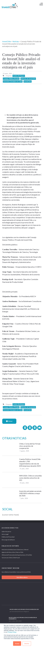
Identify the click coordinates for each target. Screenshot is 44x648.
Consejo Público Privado (11, 78)
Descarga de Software (8, 540)
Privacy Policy (12, 632)
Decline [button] (26, 643)
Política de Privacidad (8, 537)
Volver (10, 421)
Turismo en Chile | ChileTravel (11, 557)
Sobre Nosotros (6, 531)
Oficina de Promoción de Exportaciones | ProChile (17, 555)
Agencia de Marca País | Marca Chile (12, 552)
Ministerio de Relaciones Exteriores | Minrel (15, 549)
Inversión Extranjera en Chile (12, 81)
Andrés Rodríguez (18, 76)
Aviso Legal (5, 534)
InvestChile (27, 81)
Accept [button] (17, 643)
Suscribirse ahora (22, 577)
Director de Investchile (28, 78)
